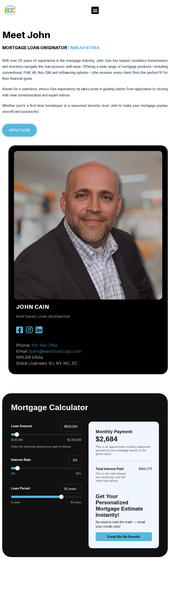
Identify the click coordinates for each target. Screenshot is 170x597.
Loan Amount (21, 426)
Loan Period (20, 488)
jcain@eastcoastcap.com (55, 351)
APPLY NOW (19, 130)
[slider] (46, 434)
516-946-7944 (44, 345)
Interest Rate (21, 460)
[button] (95, 10)
